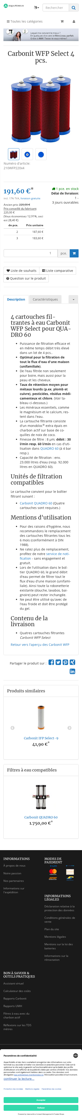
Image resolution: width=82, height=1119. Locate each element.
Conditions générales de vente (59, 920)
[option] (41, 728)
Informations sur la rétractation (56, 958)
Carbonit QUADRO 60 (36, 503)
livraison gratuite (30, 198)
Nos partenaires (13, 881)
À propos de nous (14, 865)
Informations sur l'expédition (13, 890)
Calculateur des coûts (17, 991)
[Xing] (72, 662)
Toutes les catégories (26, 21)
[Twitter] (58, 662)
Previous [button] (12, 728)
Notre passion (12, 873)
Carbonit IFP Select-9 (41, 738)
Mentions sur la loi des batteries (58, 946)
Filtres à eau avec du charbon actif (16, 1015)
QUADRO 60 (49, 448)
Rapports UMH (12, 1006)
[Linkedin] (72, 671)
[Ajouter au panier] (74, 253)
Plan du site (51, 929)
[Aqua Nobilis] (13, 5)
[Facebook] (51, 662)
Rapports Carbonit (14, 998)
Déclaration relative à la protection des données (59, 908)
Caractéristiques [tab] (45, 299)
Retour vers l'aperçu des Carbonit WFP (40, 644)
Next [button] (69, 728)
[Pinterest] (65, 662)
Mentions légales (55, 937)
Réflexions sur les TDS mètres (17, 1027)
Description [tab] (16, 299)
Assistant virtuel (13, 983)
